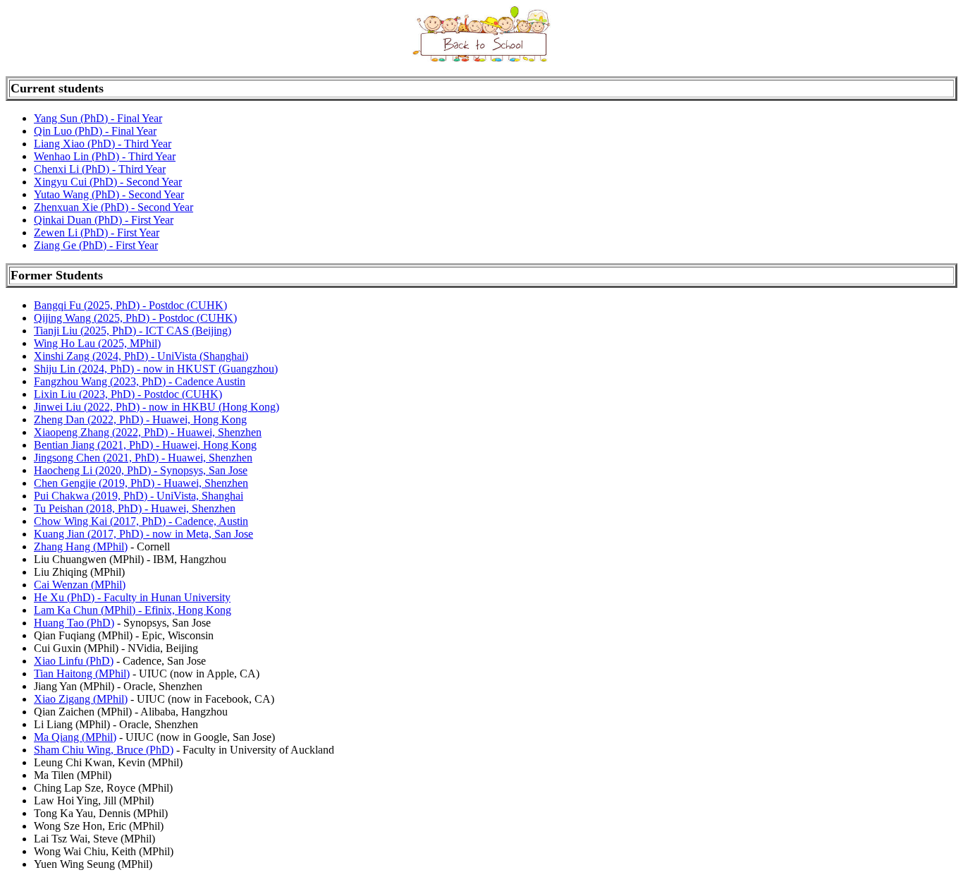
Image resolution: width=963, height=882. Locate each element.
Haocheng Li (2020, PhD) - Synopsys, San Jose (140, 470)
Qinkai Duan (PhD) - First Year (103, 220)
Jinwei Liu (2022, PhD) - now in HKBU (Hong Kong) (156, 407)
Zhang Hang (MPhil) (81, 546)
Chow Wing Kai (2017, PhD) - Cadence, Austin (141, 521)
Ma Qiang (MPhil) (75, 737)
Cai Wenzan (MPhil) (79, 585)
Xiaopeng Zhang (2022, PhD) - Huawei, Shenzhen (148, 432)
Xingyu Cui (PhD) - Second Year (108, 182)
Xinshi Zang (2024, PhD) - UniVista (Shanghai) (141, 356)
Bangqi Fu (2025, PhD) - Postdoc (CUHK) (130, 305)
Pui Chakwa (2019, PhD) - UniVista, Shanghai (138, 496)
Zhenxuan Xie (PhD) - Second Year (113, 207)
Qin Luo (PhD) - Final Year (95, 131)
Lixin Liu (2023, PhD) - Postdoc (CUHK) (128, 394)
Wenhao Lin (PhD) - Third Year (105, 156)
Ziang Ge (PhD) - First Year (96, 245)
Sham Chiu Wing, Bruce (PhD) (103, 750)
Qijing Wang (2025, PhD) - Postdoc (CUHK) (135, 318)
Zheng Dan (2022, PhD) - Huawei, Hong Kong (140, 419)
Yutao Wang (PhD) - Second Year (109, 194)
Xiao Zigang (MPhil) (81, 699)
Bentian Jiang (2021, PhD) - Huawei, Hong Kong (145, 445)
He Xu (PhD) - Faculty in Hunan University (132, 597)
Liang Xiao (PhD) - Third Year (102, 144)
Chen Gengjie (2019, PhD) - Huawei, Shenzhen (141, 483)
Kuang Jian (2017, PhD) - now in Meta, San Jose (143, 534)
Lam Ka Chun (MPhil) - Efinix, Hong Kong (132, 610)
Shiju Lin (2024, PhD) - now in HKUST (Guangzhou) (156, 369)
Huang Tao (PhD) (74, 623)
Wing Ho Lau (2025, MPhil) (97, 343)
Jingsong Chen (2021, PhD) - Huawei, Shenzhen (143, 458)
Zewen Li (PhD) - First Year (96, 232)
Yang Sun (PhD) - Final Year (98, 118)
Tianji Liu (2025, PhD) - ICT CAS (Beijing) (132, 331)
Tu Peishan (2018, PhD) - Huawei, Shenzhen (134, 508)
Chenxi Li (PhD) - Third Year (100, 169)
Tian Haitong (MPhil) (82, 673)
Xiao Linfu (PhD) (74, 661)
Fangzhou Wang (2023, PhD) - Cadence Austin (139, 381)
